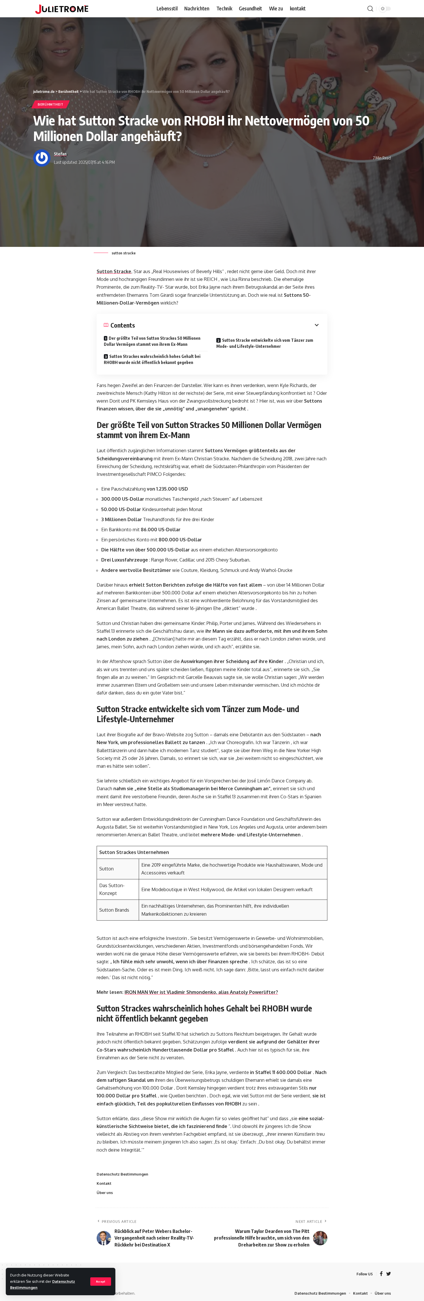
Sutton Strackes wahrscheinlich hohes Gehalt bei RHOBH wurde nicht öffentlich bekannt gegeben (152, 359)
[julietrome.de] (61, 8)
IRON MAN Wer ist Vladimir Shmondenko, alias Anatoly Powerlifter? (201, 992)
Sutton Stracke (114, 271)
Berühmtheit (50, 104)
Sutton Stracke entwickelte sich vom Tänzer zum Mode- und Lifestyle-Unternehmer (264, 343)
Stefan (60, 153)
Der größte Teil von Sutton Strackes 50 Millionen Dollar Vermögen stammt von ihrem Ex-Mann (152, 341)
